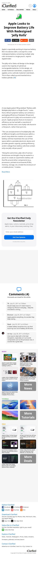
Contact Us (28, 546)
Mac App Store (18, 521)
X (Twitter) (17, 507)
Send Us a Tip (20, 546)
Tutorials (8, 537)
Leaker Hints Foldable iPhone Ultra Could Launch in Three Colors (10, 379)
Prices (22, 537)
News (3, 537)
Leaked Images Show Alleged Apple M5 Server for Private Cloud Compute (28, 379)
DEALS (34, 9)
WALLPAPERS (20, 9)
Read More (6, 172)
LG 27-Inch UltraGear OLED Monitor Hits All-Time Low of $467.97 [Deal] (9, 451)
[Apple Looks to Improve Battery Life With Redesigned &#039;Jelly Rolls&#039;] (19, 193)
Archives (17, 539)
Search (22, 539)
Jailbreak (11, 539)
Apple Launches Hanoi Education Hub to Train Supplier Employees (26, 364)
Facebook (7, 507)
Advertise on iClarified (8, 546)
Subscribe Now (9, 530)
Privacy (34, 553)
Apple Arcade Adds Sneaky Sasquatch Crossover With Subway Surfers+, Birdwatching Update (9, 365)
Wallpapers (15, 537)
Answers (31, 537)
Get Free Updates (19, 237)
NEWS (3, 9)
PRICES (28, 9)
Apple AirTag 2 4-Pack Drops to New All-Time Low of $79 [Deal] (9, 437)
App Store (8, 521)
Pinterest (26, 507)
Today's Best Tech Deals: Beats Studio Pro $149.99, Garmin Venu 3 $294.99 (9, 466)
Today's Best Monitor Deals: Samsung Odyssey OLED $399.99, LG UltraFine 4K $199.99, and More (27, 452)
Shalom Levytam (26, 44)
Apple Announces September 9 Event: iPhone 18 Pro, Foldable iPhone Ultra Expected (10, 394)
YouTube (16, 510)
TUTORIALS (11, 9)
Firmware (5, 539)
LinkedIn (7, 510)
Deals (26, 537)
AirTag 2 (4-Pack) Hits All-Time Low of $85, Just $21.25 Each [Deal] (28, 437)
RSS (24, 510)
